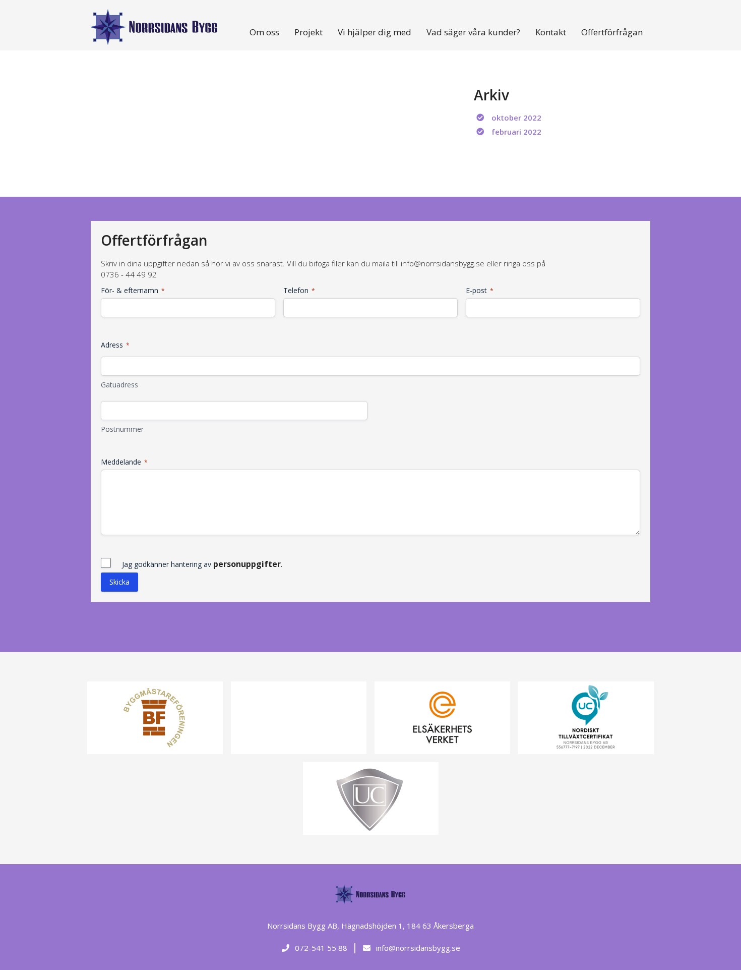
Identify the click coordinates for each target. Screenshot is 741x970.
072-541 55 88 (320, 948)
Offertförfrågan (612, 32)
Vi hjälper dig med (374, 32)
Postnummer (122, 429)
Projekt (308, 32)
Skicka (119, 582)
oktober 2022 (516, 117)
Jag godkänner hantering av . (202, 563)
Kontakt (550, 32)
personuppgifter (247, 563)
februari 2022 (516, 132)
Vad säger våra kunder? (473, 32)
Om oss (264, 32)
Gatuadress (119, 384)
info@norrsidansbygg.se (417, 948)
